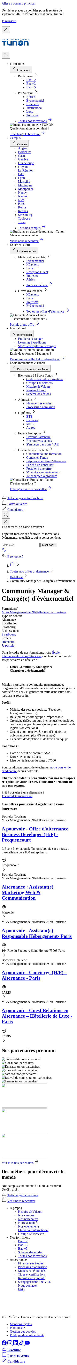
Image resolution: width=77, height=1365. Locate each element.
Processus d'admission (40, 407)
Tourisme (32, 115)
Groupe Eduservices (39, 383)
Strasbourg (9, 634)
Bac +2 (31, 80)
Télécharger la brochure (41, 476)
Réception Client (37, 272)
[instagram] (10, 1344)
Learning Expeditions (32, 342)
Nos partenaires (28, 1219)
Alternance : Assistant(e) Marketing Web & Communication (27, 892)
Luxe (29, 111)
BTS (29, 416)
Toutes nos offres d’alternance (29, 571)
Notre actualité (27, 1222)
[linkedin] (16, 1344)
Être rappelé (15, 556)
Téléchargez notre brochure (25, 498)
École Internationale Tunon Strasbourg (31, 654)
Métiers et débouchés (31, 1270)
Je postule (8, 645)
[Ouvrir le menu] (6, 55)
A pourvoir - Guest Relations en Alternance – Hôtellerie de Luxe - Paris (37, 1016)
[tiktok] (22, 1344)
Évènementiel (35, 100)
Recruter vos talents (39, 440)
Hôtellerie (32, 104)
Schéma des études (38, 394)
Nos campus (26, 1215)
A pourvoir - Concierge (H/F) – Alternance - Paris (34, 975)
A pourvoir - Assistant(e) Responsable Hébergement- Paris (37, 933)
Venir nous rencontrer (21, 1201)
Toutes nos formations (32, 1256)
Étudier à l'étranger (30, 338)
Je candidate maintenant (17, 796)
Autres (30, 427)
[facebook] (4, 1344)
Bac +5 (31, 87)
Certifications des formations (44, 379)
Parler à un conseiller (39, 465)
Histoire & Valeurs (38, 386)
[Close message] (6, 29)
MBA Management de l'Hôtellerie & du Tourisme (34, 612)
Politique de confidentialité (27, 1335)
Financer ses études (38, 403)
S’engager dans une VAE (34, 1282)
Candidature (15, 509)
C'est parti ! (49, 544)
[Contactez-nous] (4, 551)
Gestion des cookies (23, 1331)
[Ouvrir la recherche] (6, 515)
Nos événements (28, 1226)
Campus (15, 138)
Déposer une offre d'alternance (46, 461)
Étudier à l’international (33, 1230)
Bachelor (32, 420)
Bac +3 (31, 83)
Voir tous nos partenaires (17, 1163)
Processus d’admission (32, 1267)
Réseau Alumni (36, 390)
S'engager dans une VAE (42, 444)
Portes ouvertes (17, 504)
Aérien (30, 96)
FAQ (21, 1289)
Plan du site (17, 1328)
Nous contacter (28, 1285)
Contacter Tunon (37, 457)
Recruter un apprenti (31, 1278)
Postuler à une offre (39, 468)
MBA (30, 424)
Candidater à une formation (44, 454)
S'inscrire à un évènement (42, 472)
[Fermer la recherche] (6, 521)
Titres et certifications (32, 1274)
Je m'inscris (9, 21)
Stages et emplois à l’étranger (37, 346)
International (34, 108)
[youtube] (27, 1344)
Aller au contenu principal (18, 3)
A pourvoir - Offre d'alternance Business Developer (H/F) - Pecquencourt (35, 834)
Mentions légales (21, 1324)
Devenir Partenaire (38, 437)
